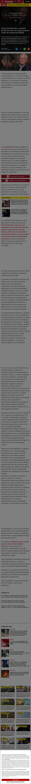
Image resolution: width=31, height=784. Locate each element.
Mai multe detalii (7, 759)
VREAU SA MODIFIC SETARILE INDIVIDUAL (15, 781)
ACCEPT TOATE (15, 779)
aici (17, 764)
